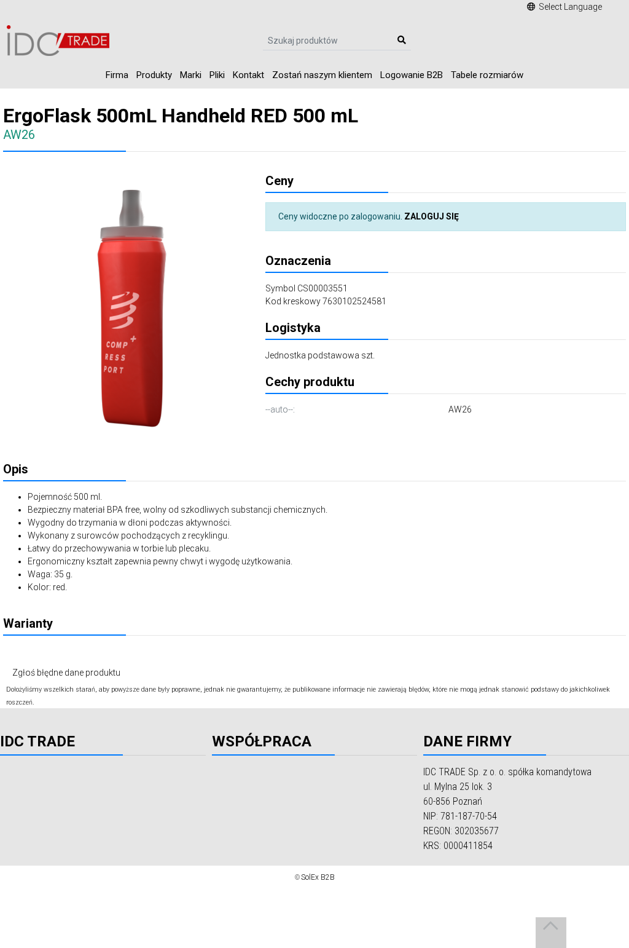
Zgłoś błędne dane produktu (66, 672)
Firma (117, 75)
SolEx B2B (318, 877)
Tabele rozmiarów (487, 75)
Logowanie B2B (411, 75)
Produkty (154, 75)
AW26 (460, 409)
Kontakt (248, 75)
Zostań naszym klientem (322, 75)
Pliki (217, 75)
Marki (190, 75)
